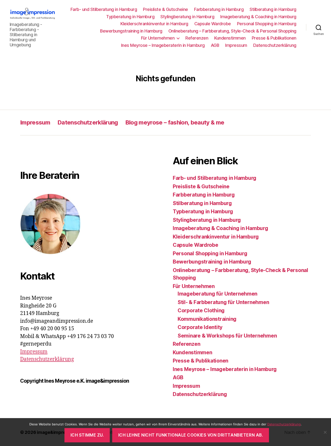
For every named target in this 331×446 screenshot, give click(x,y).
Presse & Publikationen (274, 38)
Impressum (236, 45)
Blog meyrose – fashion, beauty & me (174, 122)
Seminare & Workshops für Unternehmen (227, 336)
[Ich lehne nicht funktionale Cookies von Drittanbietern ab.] (325, 432)
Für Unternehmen (158, 38)
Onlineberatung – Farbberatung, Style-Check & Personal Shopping (232, 30)
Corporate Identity (200, 327)
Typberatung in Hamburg (130, 16)
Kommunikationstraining (207, 319)
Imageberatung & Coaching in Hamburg (258, 16)
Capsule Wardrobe (212, 23)
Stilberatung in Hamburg (273, 9)
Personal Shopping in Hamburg (266, 23)
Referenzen (196, 38)
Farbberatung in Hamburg (219, 9)
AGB (215, 45)
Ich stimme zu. (87, 435)
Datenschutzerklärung (274, 45)
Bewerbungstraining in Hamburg (131, 30)
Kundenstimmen (230, 38)
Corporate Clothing (201, 310)
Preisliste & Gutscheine (165, 9)
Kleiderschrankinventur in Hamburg (154, 23)
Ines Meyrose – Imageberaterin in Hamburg (163, 45)
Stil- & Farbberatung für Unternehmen (223, 302)
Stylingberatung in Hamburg (187, 16)
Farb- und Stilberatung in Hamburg (104, 9)
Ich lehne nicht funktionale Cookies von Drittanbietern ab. (190, 435)
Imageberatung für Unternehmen (217, 294)
